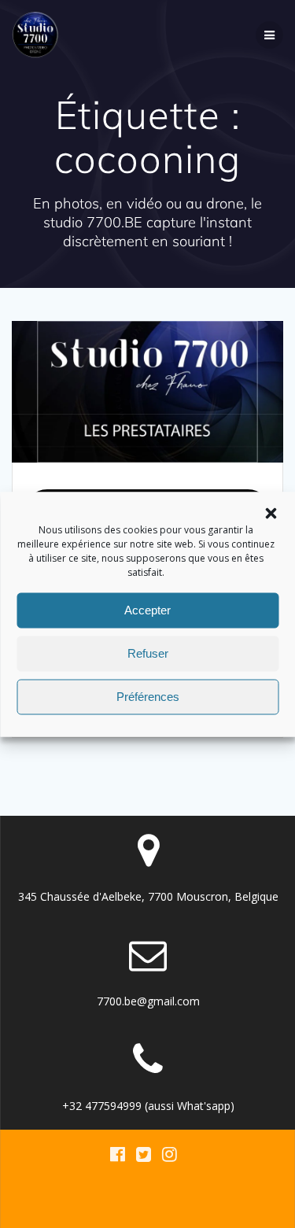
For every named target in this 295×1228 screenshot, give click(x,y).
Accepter (147, 610)
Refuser (147, 653)
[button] (270, 513)
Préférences (147, 696)
